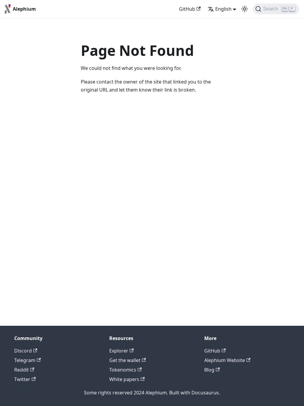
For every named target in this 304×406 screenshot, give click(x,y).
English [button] (223, 9)
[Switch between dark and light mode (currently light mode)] (244, 9)
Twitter (22, 379)
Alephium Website (224, 360)
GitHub (187, 9)
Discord (23, 350)
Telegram (24, 360)
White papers (124, 379)
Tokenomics (122, 369)
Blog (209, 369)
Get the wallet (124, 360)
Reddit (21, 369)
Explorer (118, 350)
